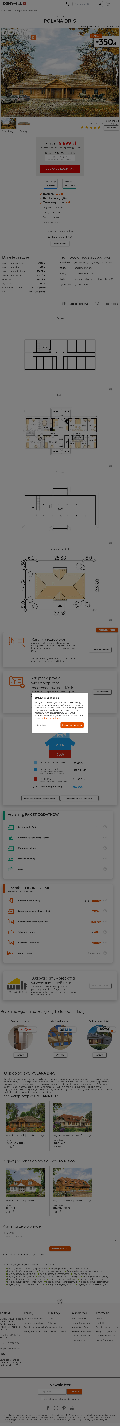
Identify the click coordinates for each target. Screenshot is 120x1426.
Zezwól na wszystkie (72, 725)
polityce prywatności (51, 718)
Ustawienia (41, 725)
